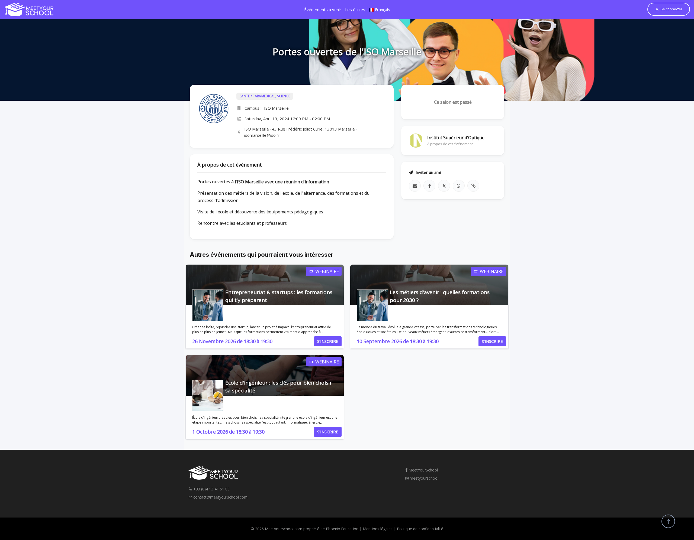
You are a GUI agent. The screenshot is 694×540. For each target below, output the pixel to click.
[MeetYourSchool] (28, 9)
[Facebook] (429, 186)
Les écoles (355, 9)
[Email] (415, 186)
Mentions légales (378, 528)
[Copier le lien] (473, 186)
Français (382, 9)
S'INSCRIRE (327, 341)
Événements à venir (322, 9)
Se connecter (671, 8)
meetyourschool (423, 478)
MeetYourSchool (422, 470)
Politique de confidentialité (420, 528)
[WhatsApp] (459, 186)
